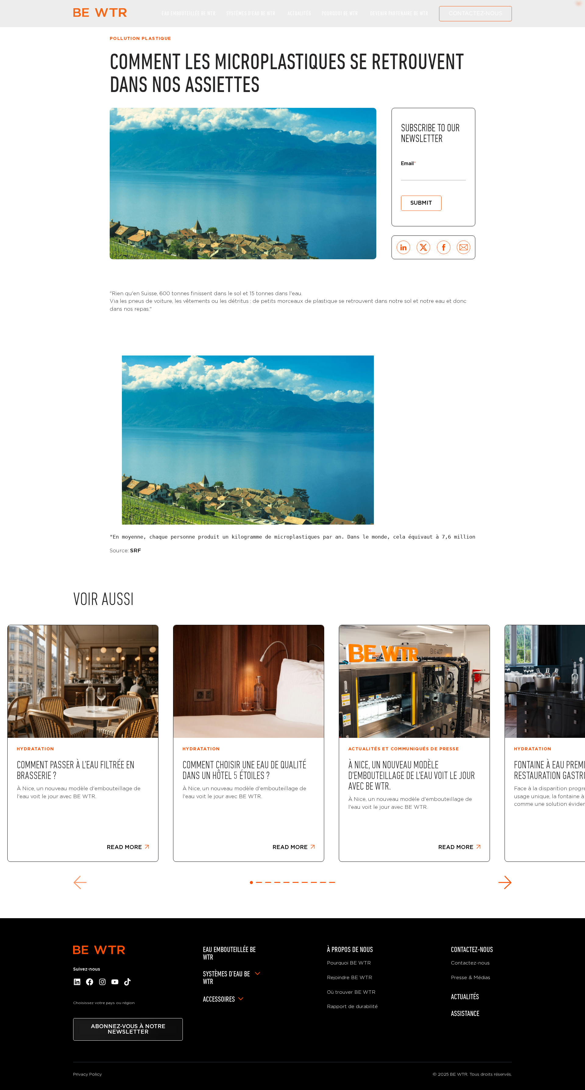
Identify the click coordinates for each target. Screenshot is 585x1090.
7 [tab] (305, 882)
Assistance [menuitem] (465, 1013)
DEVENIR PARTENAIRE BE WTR (399, 13)
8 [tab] (314, 882)
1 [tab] (251, 882)
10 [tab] (332, 882)
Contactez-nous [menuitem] (472, 949)
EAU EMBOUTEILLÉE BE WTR (189, 13)
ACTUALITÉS (299, 13)
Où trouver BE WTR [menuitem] (351, 992)
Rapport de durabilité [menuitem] (352, 1006)
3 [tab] (268, 882)
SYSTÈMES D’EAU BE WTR (250, 13)
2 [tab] (259, 882)
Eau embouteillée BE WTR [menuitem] (229, 953)
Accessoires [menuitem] (219, 999)
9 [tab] (323, 882)
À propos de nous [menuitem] (350, 949)
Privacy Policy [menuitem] (87, 1074)
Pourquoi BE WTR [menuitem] (349, 963)
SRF (135, 550)
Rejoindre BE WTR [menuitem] (349, 977)
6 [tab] (295, 882)
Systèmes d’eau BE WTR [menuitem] (226, 977)
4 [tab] (277, 882)
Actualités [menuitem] (465, 996)
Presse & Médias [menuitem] (470, 977)
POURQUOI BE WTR (340, 13)
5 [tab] (286, 882)
